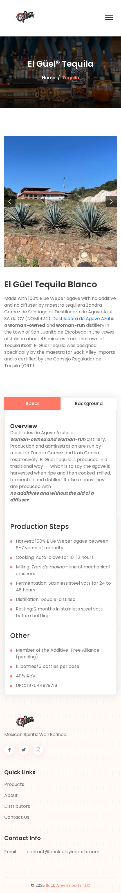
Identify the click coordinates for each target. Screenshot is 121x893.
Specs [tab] (33, 403)
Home (48, 78)
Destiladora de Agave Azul (81, 318)
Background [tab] (89, 403)
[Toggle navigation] (109, 18)
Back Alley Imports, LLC (68, 885)
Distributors (17, 806)
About (11, 795)
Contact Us (16, 817)
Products (14, 784)
